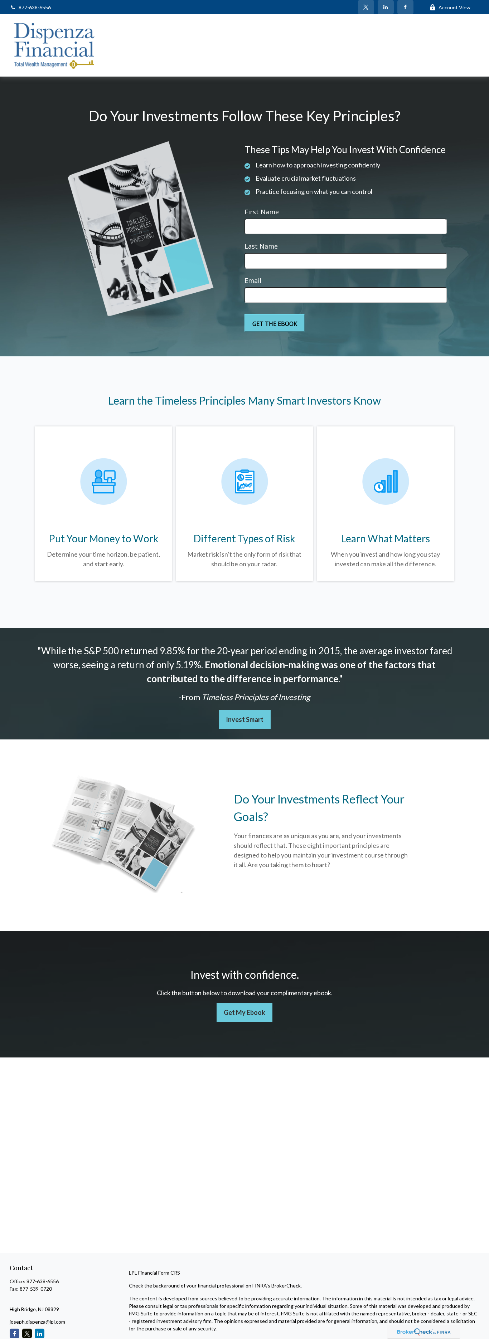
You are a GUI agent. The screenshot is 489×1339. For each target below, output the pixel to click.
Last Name (261, 246)
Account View (454, 7)
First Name (262, 211)
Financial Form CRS (159, 1273)
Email (253, 280)
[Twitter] (366, 7)
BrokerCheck (286, 1285)
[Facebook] (405, 7)
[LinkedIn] (386, 7)
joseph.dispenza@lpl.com (37, 1322)
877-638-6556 (35, 7)
